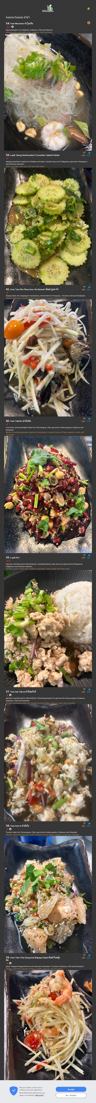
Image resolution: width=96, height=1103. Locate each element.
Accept (71, 1089)
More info (40, 1095)
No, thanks (71, 1095)
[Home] (48, 8)
